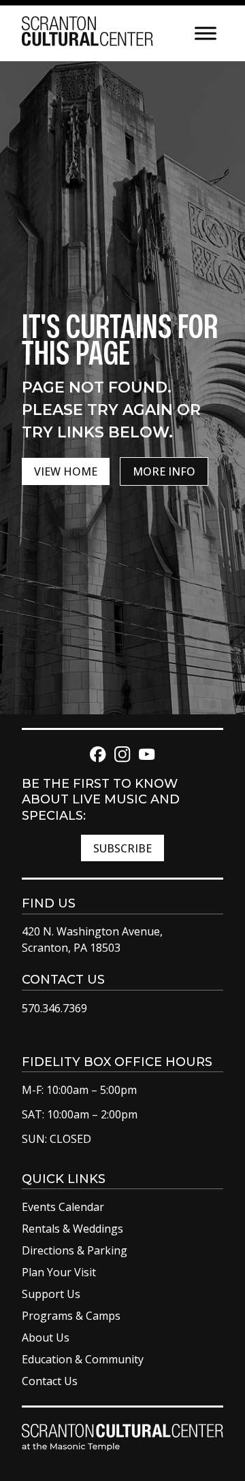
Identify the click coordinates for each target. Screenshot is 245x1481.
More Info (164, 471)
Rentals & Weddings (72, 1228)
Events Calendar (63, 1206)
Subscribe (122, 848)
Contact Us (50, 1381)
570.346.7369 (54, 1008)
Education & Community (83, 1359)
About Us (45, 1337)
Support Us (51, 1293)
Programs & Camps (71, 1315)
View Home (65, 471)
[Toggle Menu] (205, 33)
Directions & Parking (74, 1250)
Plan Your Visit (59, 1272)
